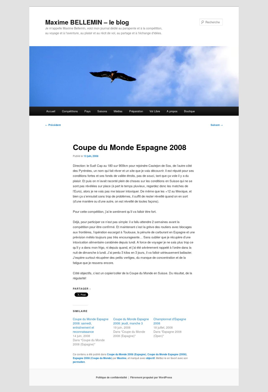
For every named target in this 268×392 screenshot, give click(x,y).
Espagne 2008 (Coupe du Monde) (92, 358)
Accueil (50, 111)
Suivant (217, 125)
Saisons (102, 111)
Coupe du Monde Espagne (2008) (167, 354)
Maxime (121, 358)
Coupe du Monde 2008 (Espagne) (126, 354)
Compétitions (70, 111)
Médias (118, 111)
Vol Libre (154, 111)
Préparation (136, 111)
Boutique (189, 111)
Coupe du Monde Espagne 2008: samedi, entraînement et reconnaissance (90, 325)
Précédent (53, 125)
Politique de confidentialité (111, 377)
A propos (172, 111)
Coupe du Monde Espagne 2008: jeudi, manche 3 (131, 321)
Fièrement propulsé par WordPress (151, 377)
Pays (87, 111)
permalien (79, 362)
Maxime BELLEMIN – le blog (87, 21)
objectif (150, 358)
